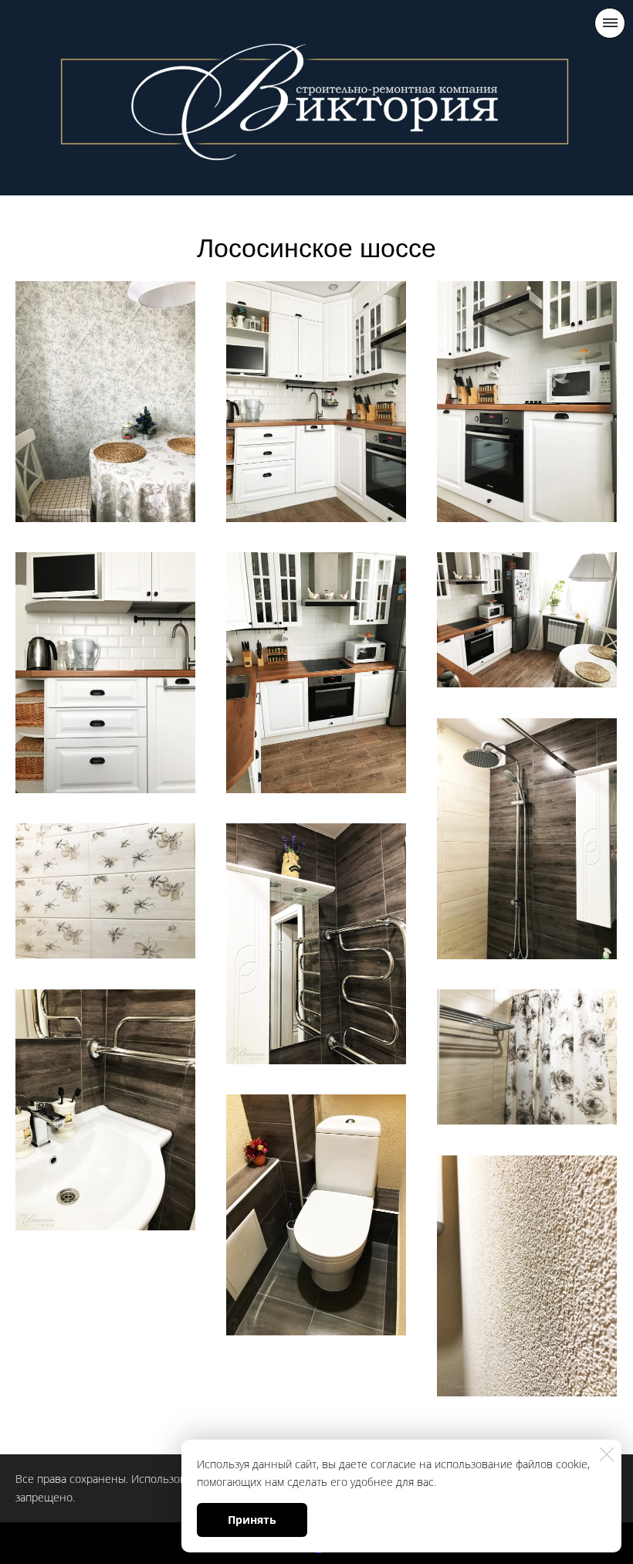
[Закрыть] (607, 1454)
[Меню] (609, 23)
